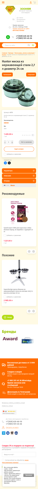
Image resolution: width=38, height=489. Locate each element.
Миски (13, 185)
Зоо (25, 8)
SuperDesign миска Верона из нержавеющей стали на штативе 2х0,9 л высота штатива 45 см (18, 291)
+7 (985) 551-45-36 (24, 38)
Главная (4, 53)
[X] (9, 162)
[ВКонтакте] (5, 162)
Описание (7, 176)
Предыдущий (7, 74)
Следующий (31, 74)
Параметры (8, 171)
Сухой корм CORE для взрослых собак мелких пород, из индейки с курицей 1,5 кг (18, 229)
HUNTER (6, 122)
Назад (9, 317)
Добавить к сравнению (14, 154)
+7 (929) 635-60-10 (24, 36)
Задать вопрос (19, 149)
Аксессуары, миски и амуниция (24, 53)
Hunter (4, 54)
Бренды (10, 53)
